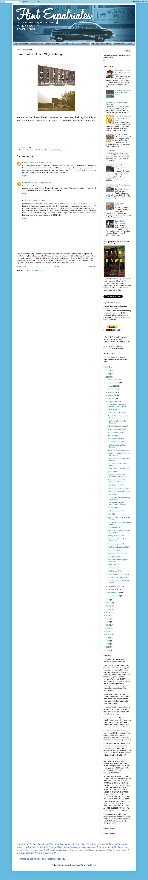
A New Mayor (112, 409)
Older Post (92, 266)
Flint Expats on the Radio (117, 413)
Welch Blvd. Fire (113, 565)
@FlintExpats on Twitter (123, 43)
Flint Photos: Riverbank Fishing (119, 491)
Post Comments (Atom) (35, 270)
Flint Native (112, 494)
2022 (108, 638)
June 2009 (112, 395)
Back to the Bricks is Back (117, 429)
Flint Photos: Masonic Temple (118, 488)
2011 (108, 603)
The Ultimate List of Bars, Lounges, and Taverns (122, 72)
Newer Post (21, 266)
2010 (108, 600)
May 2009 (112, 392)
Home (57, 266)
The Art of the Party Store (117, 442)
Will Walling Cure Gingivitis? (118, 426)
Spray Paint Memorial (115, 556)
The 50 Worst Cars (114, 527)
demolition (26, 150)
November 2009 (114, 593)
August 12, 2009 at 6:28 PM (41, 183)
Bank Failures (113, 472)
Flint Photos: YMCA (115, 571)
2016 (108, 619)
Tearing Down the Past (116, 535)
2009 (108, 377)
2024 (108, 644)
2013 (108, 609)
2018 (108, 625)
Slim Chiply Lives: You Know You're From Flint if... (123, 118)
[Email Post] (29, 147)
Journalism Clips (83, 43)
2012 (108, 606)
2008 (108, 374)
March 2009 (112, 386)
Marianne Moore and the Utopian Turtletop (117, 481)
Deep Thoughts (113, 435)
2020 (108, 631)
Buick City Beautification (116, 432)
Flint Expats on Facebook (101, 43)
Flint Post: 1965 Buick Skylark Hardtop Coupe (123, 92)
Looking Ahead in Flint (116, 511)
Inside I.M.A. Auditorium (119, 204)
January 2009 (113, 380)
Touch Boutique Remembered (120, 222)
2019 (108, 628)
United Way (57, 150)
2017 (108, 622)
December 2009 (114, 596)
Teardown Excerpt (52, 43)
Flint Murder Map (113, 357)
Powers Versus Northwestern (118, 574)
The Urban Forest (114, 550)
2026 (108, 650)
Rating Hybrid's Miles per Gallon (119, 450)
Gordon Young (68, 43)
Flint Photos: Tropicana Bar (117, 553)
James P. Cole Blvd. (37, 150)
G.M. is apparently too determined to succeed (117, 504)
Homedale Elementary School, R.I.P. (122, 167)
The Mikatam (110, 151)
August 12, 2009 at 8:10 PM (35, 200)
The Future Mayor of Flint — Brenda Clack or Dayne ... (118, 405)
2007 (108, 371)
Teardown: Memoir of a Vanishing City (29, 43)
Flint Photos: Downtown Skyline (119, 547)
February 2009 (113, 383)
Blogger (93, 865)
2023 (108, 641)
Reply (24, 175)
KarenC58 (26, 162)
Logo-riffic (111, 514)
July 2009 (112, 398)
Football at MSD (113, 568)
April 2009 (112, 389)
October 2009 (113, 589)
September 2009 (114, 586)
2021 (108, 634)
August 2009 (113, 402)
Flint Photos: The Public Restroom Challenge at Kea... (119, 476)
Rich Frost (48, 150)
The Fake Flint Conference (117, 577)
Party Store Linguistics (116, 439)
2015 (108, 615)
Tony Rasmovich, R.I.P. (116, 485)
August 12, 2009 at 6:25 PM (41, 162)
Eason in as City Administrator (118, 468)
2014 (108, 612)
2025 (108, 647)
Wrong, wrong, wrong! (116, 544)
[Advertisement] (57, 134)
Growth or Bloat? (114, 508)
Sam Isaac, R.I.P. (121, 134)
